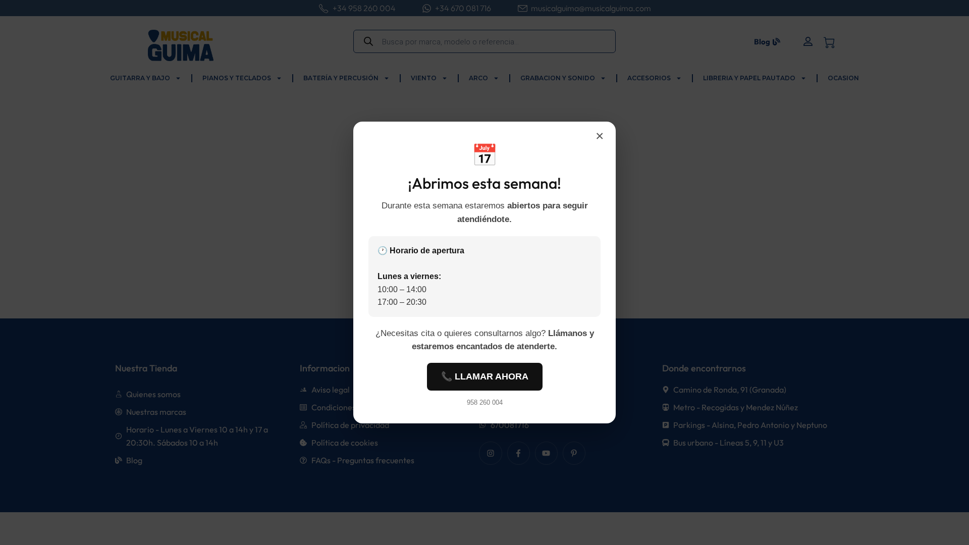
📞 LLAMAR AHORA (484, 376)
